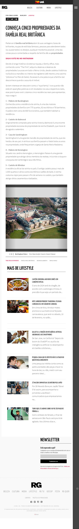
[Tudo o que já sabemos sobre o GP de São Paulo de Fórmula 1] (17, 419)
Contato (27, 498)
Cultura (39, 8)
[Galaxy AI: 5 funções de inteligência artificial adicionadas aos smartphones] (17, 343)
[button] (62, 218)
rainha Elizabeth (42, 260)
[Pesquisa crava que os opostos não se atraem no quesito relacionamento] (17, 368)
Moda (49, 8)
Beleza (29, 8)
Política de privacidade (40, 498)
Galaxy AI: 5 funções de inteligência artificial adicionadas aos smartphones (47, 333)
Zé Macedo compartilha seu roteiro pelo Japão (47, 383)
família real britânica (28, 260)
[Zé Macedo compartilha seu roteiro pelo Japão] (17, 393)
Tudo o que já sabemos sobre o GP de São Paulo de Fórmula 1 (48, 410)
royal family (53, 260)
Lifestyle (58, 8)
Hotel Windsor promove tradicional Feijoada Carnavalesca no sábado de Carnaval (47, 302)
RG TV (42, 491)
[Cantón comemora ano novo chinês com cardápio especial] (17, 290)
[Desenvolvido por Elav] (36, 515)
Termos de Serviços (53, 468)
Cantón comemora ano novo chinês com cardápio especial (45, 280)
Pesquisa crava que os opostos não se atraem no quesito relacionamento (48, 358)
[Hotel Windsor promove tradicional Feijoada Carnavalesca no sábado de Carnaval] (17, 312)
